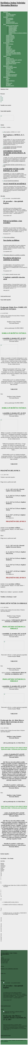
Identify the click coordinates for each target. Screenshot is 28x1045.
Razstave (8, 73)
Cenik (7, 45)
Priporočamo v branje (10, 50)
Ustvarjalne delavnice (10, 72)
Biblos (7, 79)
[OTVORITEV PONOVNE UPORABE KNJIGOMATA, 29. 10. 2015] (15, 148)
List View (3, 861)
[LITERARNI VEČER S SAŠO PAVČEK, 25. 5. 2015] (15, 166)
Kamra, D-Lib (9, 83)
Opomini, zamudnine (10, 61)
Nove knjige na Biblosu (11, 240)
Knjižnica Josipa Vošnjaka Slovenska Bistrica (13, 3)
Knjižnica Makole (10, 41)
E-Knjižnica (5, 77)
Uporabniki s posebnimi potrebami (13, 53)
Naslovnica (5, 12)
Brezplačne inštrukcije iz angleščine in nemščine (12, 259)
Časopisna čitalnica (13, 28)
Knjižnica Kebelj (9, 39)
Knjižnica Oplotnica (10, 36)
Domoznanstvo (12, 31)
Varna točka (8, 55)
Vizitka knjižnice (9, 19)
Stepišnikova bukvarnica (11, 75)
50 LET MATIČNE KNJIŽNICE (14, 184)
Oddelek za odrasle (13, 26)
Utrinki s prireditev (10, 15)
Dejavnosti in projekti (8, 66)
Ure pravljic (8, 69)
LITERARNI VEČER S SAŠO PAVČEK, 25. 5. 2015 (13, 170)
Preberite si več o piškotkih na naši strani (9, 968)
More (2, 535)
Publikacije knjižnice (10, 51)
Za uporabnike (6, 42)
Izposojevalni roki (10, 58)
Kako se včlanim (9, 44)
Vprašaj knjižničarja (10, 80)
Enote (4, 24)
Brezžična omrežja (10, 85)
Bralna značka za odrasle (11, 67)
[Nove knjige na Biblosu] (9, 237)
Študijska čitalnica (12, 29)
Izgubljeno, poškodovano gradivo (13, 62)
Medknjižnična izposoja (11, 63)
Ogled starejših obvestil (6, 296)
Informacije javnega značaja (12, 23)
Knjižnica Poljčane (10, 35)
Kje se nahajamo (9, 18)
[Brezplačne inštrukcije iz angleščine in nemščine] (14, 255)
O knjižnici (5, 17)
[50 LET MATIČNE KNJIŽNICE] (11, 180)
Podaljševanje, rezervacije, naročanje (14, 59)
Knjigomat (8, 47)
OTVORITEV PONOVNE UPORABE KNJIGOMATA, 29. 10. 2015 (14, 153)
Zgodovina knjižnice (10, 21)
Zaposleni (8, 20)
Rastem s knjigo (9, 71)
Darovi (7, 64)
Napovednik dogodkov (11, 14)
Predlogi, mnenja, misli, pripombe (13, 52)
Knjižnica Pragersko (10, 37)
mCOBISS (8, 84)
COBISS (8, 57)
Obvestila (8, 13)
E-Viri (7, 82)
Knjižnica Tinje (9, 40)
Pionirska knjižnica (13, 30)
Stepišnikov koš (9, 68)
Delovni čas (8, 46)
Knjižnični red (9, 48)
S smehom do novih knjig (11, 74)
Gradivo (5, 56)
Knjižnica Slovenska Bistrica (12, 25)
